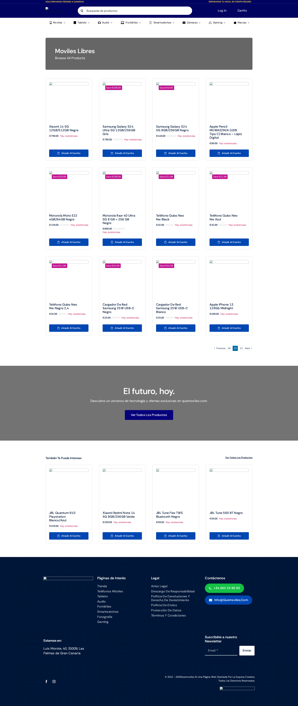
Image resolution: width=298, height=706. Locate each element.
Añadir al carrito (70, 153)
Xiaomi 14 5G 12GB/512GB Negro (63, 128)
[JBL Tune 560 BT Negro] (229, 488)
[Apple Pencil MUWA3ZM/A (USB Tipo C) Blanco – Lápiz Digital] (229, 101)
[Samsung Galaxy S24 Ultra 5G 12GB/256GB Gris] (122, 101)
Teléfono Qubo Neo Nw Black (170, 217)
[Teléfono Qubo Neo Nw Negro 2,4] (68, 279)
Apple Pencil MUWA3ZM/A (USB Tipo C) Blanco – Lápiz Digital (226, 132)
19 (229, 348)
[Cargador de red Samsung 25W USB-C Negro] (122, 279)
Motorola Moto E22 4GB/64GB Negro (63, 217)
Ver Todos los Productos (238, 457)
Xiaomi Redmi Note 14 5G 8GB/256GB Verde (119, 515)
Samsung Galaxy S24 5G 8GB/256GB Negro (172, 128)
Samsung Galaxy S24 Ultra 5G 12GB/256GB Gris (119, 130)
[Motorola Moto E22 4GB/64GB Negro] (68, 190)
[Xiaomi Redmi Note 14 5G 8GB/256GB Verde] (122, 488)
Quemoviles (187, 676)
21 (241, 348)
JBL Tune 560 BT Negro (226, 513)
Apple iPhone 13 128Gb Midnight (221, 306)
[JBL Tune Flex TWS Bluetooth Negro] (175, 488)
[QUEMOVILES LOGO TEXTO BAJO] (55, 9)
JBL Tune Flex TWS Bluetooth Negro (169, 515)
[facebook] (46, 681)
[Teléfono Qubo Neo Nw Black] (175, 190)
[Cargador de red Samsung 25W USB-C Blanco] (175, 279)
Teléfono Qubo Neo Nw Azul (224, 217)
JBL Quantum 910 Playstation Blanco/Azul (62, 516)
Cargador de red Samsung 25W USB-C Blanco (172, 308)
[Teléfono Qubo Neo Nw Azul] (229, 190)
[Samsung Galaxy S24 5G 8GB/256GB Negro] (175, 101)
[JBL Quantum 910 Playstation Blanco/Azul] (68, 488)
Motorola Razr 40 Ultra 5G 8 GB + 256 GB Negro (119, 219)
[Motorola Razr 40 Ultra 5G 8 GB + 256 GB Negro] (122, 190)
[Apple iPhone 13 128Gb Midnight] (229, 279)
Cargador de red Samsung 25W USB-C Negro (119, 308)
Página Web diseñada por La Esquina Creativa (229, 676)
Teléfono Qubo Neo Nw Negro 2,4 (63, 306)
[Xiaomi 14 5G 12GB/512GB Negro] (68, 101)
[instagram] (54, 681)
